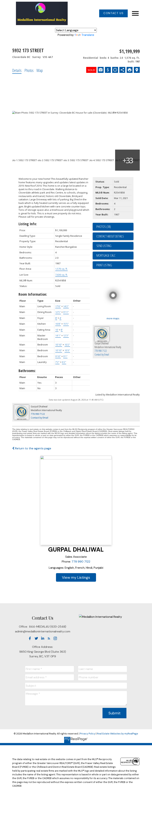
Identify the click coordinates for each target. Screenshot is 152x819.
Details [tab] (17, 70)
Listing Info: (28, 223)
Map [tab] (40, 70)
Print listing (104, 265)
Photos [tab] (29, 70)
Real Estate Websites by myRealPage (117, 733)
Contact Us (113, 13)
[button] (113, 13)
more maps (113, 318)
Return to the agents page (32, 448)
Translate (87, 35)
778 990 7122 (81, 561)
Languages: (56, 568)
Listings (83, 577)
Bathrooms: (27, 370)
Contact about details (110, 236)
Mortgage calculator (114, 255)
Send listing (103, 245)
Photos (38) (103, 226)
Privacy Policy (87, 733)
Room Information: (33, 294)
